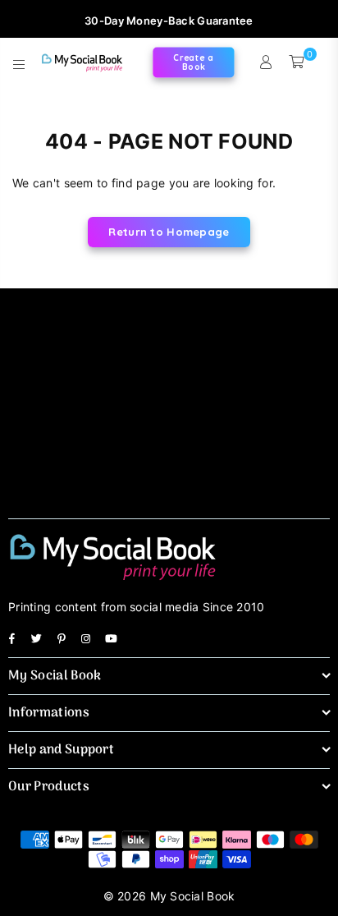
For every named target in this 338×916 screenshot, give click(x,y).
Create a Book (193, 62)
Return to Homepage (168, 231)
